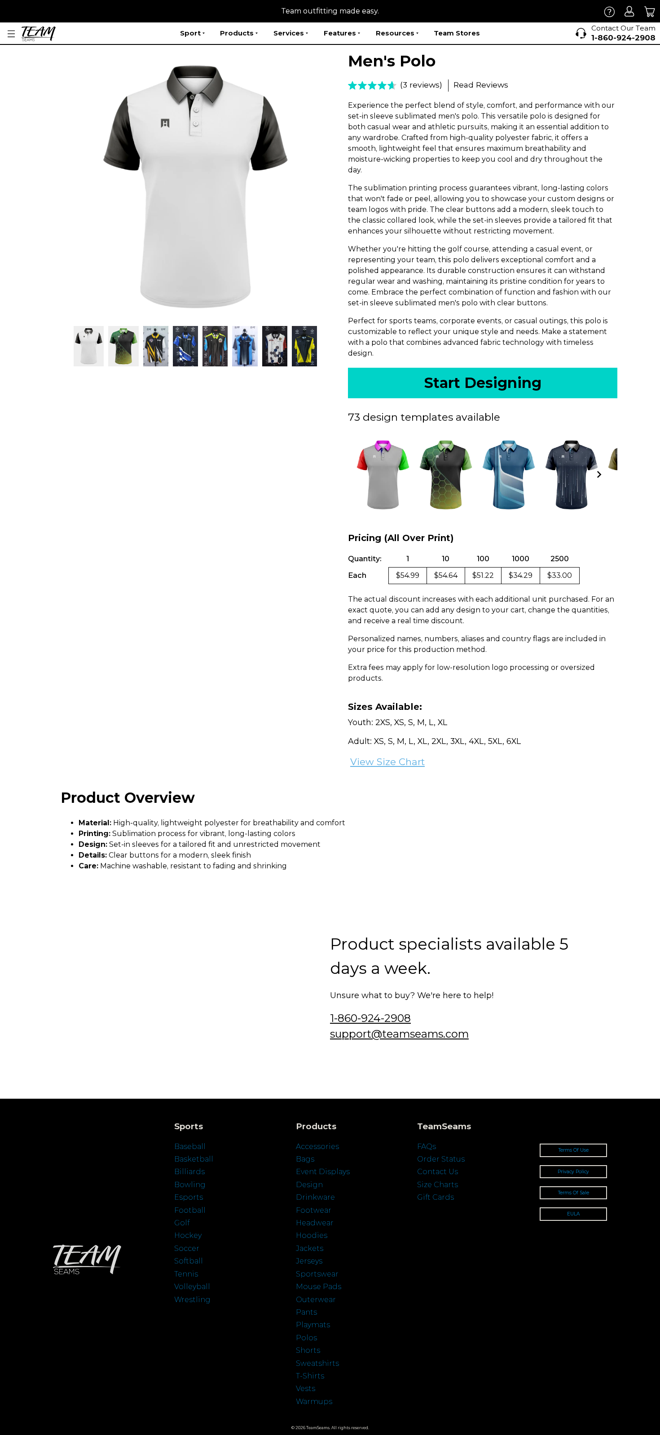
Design (309, 1184)
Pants (306, 1312)
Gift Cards (435, 1197)
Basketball (193, 1159)
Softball (188, 1261)
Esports (188, 1197)
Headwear (315, 1223)
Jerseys (309, 1261)
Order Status (441, 1159)
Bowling (190, 1184)
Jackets (309, 1248)
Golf (181, 1223)
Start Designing (482, 383)
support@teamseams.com (399, 1033)
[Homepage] (39, 34)
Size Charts (437, 1184)
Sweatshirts (317, 1363)
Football (190, 1210)
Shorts (308, 1350)
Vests (305, 1388)
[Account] (630, 11)
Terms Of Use (574, 1150)
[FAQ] (609, 11)
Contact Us (437, 1171)
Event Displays (323, 1171)
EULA (573, 1214)
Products (237, 33)
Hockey (188, 1235)
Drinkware (315, 1197)
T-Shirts (310, 1376)
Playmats (313, 1325)
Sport (190, 33)
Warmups (314, 1401)
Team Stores (457, 33)
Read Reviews (480, 84)
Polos (306, 1338)
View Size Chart (387, 761)
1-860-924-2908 (370, 1018)
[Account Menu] (11, 34)
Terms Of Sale (573, 1193)
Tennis (186, 1274)
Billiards (189, 1171)
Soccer (186, 1248)
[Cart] (650, 11)
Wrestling (192, 1299)
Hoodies (311, 1235)
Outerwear (316, 1299)
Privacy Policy (573, 1172)
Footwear (313, 1210)
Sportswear (317, 1274)
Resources (395, 33)
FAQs (426, 1146)
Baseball (190, 1146)
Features (340, 33)
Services (288, 33)
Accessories (317, 1146)
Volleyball (192, 1286)
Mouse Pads (318, 1286)
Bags (305, 1159)
